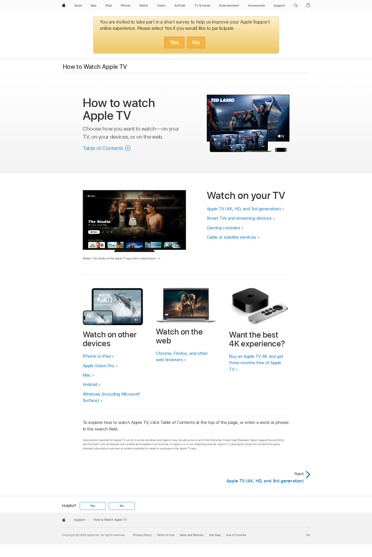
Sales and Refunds (192, 535)
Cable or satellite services (231, 237)
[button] (296, 5)
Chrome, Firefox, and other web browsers (182, 356)
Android (90, 384)
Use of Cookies (236, 535)
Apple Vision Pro (98, 365)
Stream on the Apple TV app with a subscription (119, 258)
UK (308, 535)
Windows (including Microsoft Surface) (111, 397)
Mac (87, 375)
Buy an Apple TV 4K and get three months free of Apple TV (256, 363)
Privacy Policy (142, 535)
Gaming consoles (223, 227)
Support (79, 520)
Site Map (215, 535)
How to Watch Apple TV (95, 66)
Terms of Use (165, 535)
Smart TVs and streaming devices (239, 218)
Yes (174, 42)
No (196, 42)
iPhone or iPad (97, 356)
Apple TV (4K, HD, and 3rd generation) (244, 208)
